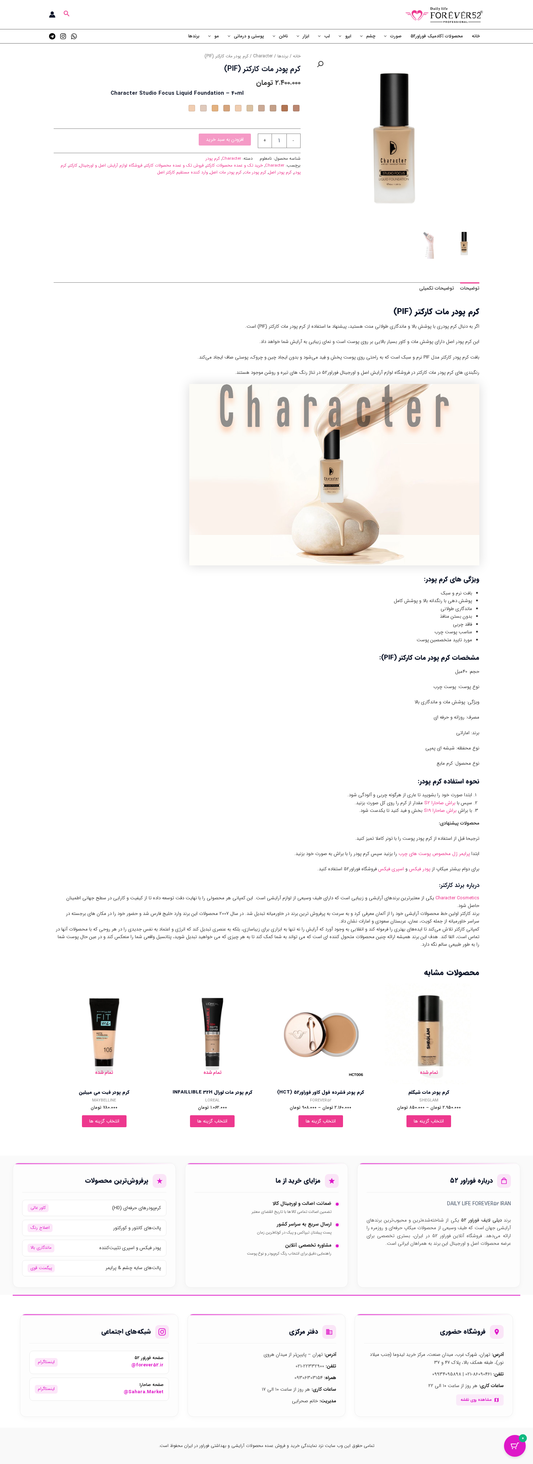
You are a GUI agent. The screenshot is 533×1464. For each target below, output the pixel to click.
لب (327, 36)
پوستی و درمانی (249, 36)
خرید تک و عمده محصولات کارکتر (234, 165)
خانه (476, 36)
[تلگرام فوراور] (52, 36)
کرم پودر (213, 158)
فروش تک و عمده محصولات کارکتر (174, 165)
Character (263, 56)
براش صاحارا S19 (440, 810)
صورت (396, 36)
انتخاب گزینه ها (429, 1121)
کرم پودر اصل (280, 172)
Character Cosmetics (457, 898)
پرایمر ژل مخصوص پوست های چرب (434, 854)
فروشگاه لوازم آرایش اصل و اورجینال (110, 165)
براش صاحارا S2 (439, 803)
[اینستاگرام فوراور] (63, 36)
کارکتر (73, 165)
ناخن (283, 36)
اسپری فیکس (391, 869)
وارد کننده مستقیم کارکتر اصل (182, 172)
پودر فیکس (419, 869)
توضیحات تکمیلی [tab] (436, 288)
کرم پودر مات (255, 172)
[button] (66, 14)
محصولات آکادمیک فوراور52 (436, 36)
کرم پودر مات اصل (225, 172)
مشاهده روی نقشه (476, 1399)
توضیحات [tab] (469, 288)
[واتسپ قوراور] (74, 36)
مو (216, 36)
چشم (370, 36)
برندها (193, 36)
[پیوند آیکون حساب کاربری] (52, 14)
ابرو (348, 36)
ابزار (306, 36)
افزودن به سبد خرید (225, 139)
